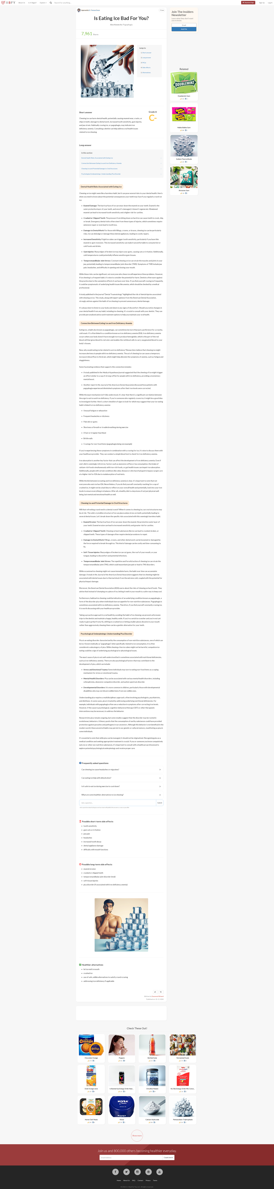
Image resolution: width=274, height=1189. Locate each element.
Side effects (146, 67)
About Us (21, 3)
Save (162, 10)
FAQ (133, 1180)
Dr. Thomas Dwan (94, 10)
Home (119, 1180)
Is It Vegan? (32, 3)
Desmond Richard (158, 996)
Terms (155, 1180)
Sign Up (262, 3)
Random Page (249, 2)
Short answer (146, 53)
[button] (121, 769)
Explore (43, 3)
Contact (140, 1180)
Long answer (146, 57)
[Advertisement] (118, 1013)
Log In (270, 3)
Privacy (148, 1180)
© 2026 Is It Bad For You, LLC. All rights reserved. (137, 1187)
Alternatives (146, 72)
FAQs (144, 62)
